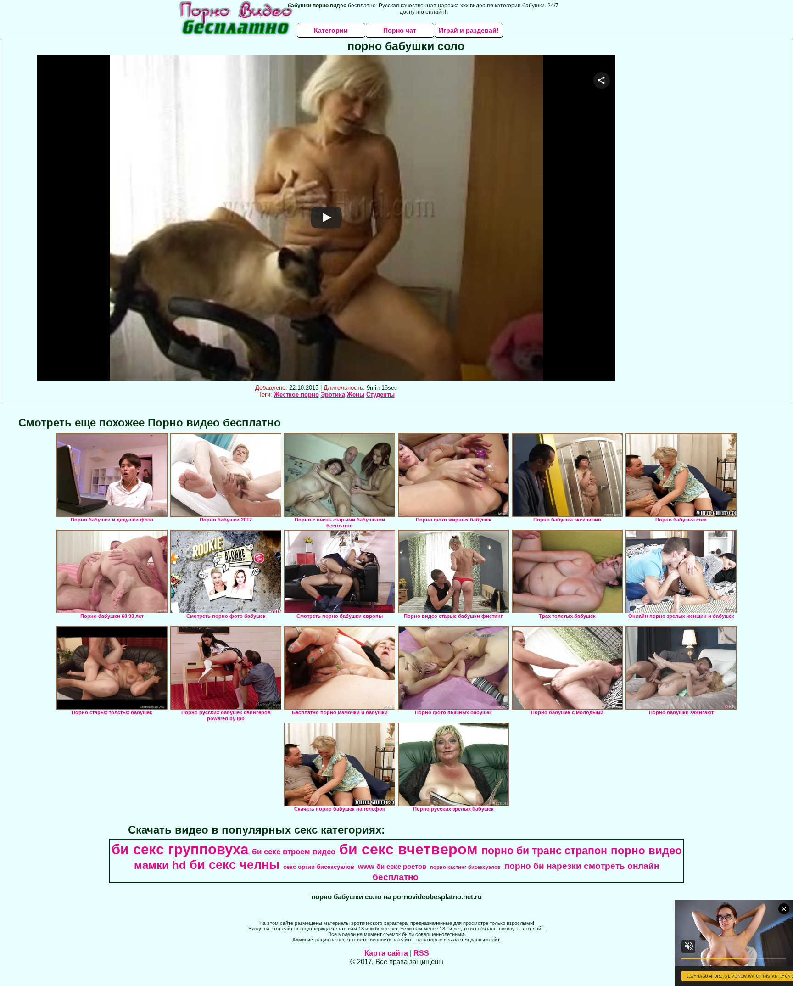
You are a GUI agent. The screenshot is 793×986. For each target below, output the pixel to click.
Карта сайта (386, 953)
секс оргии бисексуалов (318, 866)
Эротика (333, 394)
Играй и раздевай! (469, 30)
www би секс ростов (392, 866)
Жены (355, 394)
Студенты (380, 394)
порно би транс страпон (544, 851)
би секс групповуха (180, 849)
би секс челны (234, 865)
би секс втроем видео (293, 851)
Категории (331, 30)
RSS (421, 953)
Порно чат (399, 30)
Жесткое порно (296, 394)
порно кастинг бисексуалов (465, 867)
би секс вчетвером (408, 849)
